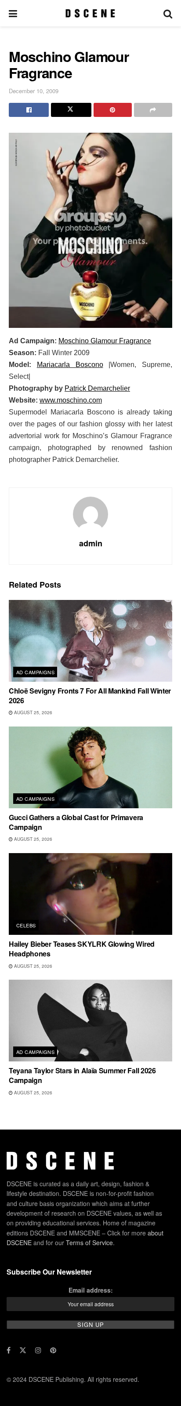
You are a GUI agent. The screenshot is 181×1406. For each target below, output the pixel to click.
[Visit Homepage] (90, 13)
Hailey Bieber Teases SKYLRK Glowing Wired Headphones (82, 949)
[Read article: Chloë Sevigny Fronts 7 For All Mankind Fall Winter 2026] (90, 641)
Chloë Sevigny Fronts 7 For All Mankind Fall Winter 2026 (90, 695)
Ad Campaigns (35, 672)
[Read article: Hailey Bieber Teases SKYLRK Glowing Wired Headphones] (90, 894)
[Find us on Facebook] (9, 1350)
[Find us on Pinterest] (53, 1350)
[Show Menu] (13, 13)
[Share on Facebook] (29, 110)
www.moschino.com (71, 400)
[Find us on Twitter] (22, 1350)
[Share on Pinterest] (113, 110)
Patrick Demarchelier (97, 388)
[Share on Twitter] (71, 110)
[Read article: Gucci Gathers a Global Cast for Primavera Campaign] (90, 767)
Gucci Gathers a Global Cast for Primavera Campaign (76, 822)
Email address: (91, 1290)
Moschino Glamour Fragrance (104, 341)
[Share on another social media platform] (153, 110)
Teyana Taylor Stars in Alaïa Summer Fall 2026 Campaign (82, 1075)
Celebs (26, 925)
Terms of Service (89, 1242)
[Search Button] (167, 13)
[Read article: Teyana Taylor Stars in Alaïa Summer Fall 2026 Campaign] (90, 1020)
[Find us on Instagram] (38, 1350)
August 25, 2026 (32, 712)
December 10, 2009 (33, 91)
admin (90, 543)
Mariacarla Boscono (70, 364)
